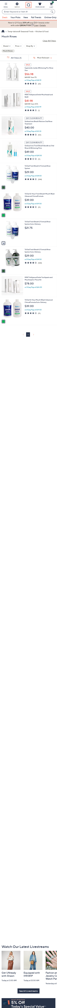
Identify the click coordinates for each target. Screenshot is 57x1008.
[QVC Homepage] (3, 31)
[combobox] (26, 11)
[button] (6, 5)
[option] (28, 24)
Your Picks (15, 17)
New (25, 17)
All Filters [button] (15, 58)
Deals (4, 17)
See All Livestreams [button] (28, 991)
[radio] (3, 187)
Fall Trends (36, 17)
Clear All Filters (49, 41)
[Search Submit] (52, 11)
